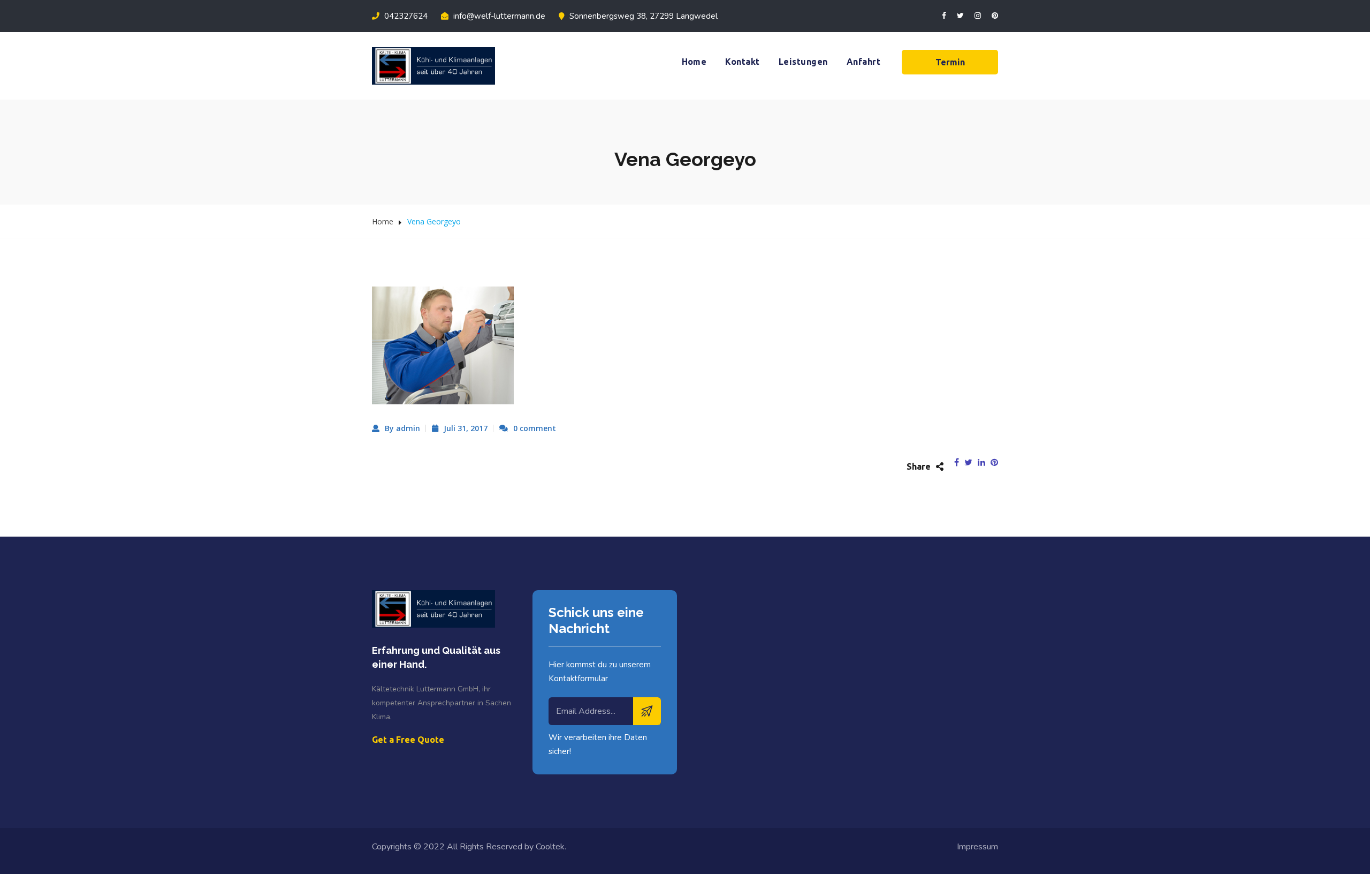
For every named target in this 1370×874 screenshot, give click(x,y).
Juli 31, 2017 (466, 428)
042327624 (405, 16)
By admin (402, 428)
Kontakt (742, 61)
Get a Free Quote (408, 739)
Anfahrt (863, 61)
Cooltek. (551, 847)
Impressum (977, 847)
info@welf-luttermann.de (498, 16)
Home (694, 61)
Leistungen (803, 61)
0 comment (534, 428)
